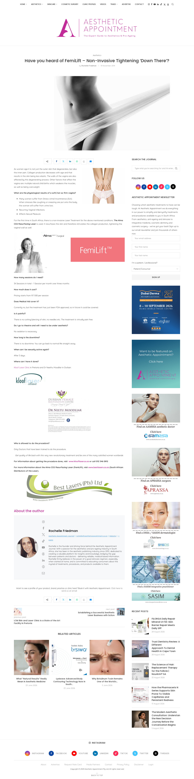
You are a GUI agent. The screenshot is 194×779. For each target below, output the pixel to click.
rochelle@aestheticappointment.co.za (91, 536)
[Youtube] (155, 4)
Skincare (51, 4)
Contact (139, 4)
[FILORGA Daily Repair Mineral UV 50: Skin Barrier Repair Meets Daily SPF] (140, 625)
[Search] (172, 4)
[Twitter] (165, 4)
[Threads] (168, 4)
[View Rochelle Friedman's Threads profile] (43, 554)
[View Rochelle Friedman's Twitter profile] (43, 534)
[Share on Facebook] (56, 161)
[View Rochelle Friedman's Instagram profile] (43, 521)
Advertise (126, 4)
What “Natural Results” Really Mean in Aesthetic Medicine (31, 680)
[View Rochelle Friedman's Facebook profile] (43, 528)
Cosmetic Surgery (69, 4)
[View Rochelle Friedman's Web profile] (43, 566)
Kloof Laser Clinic (21, 367)
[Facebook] (151, 4)
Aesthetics (36, 4)
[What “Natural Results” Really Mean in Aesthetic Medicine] (31, 657)
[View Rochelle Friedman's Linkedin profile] (43, 560)
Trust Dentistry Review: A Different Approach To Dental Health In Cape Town (166, 646)
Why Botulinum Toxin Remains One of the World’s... (107, 680)
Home (22, 4)
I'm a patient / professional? (144, 262)
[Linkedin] (158, 4)
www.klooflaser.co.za (79, 461)
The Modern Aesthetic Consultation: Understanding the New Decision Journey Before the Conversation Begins (166, 719)
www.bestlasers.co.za (98, 467)
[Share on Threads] (84, 161)
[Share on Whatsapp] (77, 161)
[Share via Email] (90, 161)
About (43, 764)
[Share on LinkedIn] (70, 161)
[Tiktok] (161, 4)
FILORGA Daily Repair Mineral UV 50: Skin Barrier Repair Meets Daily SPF (163, 623)
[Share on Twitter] (63, 161)
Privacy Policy (123, 764)
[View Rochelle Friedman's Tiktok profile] (43, 541)
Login (150, 764)
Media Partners (93, 764)
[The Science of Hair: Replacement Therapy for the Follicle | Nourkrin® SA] (140, 671)
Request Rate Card (73, 764)
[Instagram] (149, 4)
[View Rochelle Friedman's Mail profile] (43, 573)
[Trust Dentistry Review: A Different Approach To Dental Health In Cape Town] (140, 648)
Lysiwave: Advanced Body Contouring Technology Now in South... (69, 681)
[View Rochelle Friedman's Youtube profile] (43, 547)
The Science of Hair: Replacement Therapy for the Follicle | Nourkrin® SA (164, 669)
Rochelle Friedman (89, 66)
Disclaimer (139, 764)
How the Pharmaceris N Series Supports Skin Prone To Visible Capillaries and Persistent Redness (165, 694)
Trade (113, 4)
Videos (103, 4)
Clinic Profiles (89, 4)
